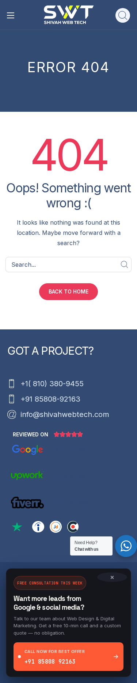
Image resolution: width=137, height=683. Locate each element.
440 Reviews (70, 503)
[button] (122, 15)
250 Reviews (70, 450)
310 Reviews (70, 476)
